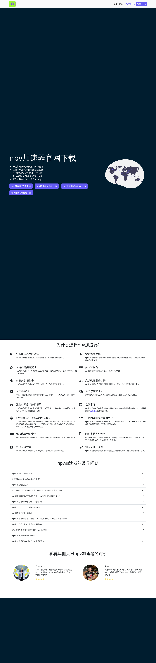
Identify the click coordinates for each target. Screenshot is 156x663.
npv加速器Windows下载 (74, 186)
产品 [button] (121, 4)
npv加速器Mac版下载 (21, 192)
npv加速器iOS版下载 (21, 186)
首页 (115, 4)
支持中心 (93, 411)
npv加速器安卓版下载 (47, 186)
